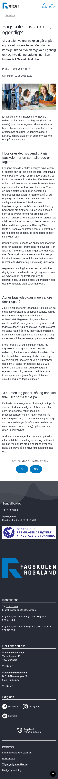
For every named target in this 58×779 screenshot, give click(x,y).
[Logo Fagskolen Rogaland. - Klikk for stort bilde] (29, 568)
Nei (36, 469)
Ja (22, 469)
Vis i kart (6, 666)
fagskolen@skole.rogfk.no (23, 610)
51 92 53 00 (12, 510)
